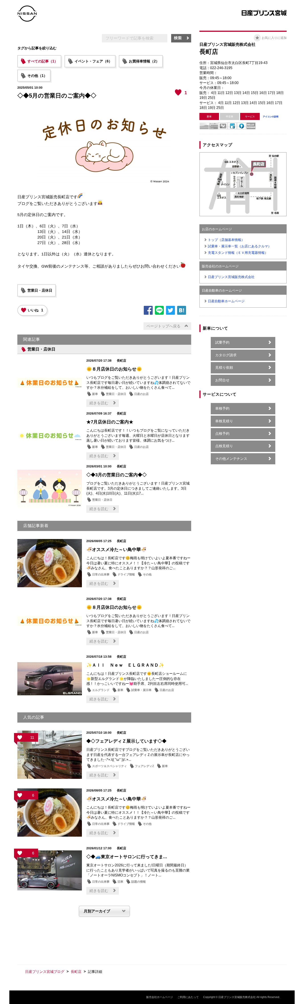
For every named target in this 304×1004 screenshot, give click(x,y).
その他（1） (37, 76)
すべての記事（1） (42, 61)
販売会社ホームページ (159, 997)
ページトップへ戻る (163, 326)
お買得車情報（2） (144, 61)
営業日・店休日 (39, 290)
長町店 (76, 972)
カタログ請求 (226, 355)
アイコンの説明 (270, 116)
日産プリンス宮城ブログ (44, 972)
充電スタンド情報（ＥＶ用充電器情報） (238, 253)
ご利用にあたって (188, 997)
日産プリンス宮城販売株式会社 (231, 277)
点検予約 (222, 433)
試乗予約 (222, 342)
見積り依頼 (224, 367)
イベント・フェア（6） (93, 61)
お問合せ (222, 380)
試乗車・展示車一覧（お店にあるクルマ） (239, 246)
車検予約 (222, 408)
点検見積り (224, 446)
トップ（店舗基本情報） (226, 240)
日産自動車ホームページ (226, 301)
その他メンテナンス (231, 459)
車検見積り (224, 421)
